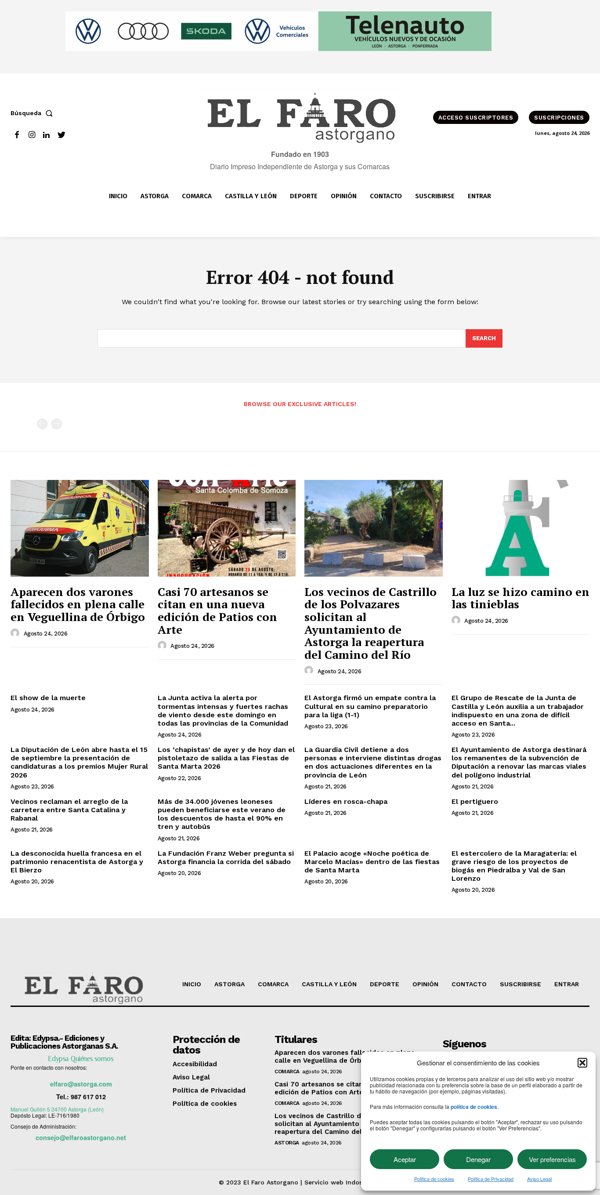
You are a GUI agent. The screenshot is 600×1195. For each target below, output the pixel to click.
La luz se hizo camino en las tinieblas (520, 598)
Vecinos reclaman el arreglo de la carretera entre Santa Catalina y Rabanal (69, 809)
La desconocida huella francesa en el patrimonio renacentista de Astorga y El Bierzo (77, 861)
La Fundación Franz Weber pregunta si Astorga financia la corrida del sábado (226, 857)
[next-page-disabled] (56, 423)
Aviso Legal (539, 1178)
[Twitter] (61, 135)
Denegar (478, 1159)
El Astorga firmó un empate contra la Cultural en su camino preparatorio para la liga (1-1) (370, 706)
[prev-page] (42, 423)
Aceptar (405, 1159)
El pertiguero (475, 801)
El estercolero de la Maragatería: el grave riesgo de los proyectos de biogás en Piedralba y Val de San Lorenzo (514, 866)
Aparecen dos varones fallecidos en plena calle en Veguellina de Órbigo (78, 604)
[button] (582, 1062)
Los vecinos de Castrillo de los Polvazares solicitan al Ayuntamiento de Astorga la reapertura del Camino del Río (370, 623)
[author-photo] (16, 633)
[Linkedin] (46, 135)
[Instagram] (31, 135)
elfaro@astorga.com (81, 1083)
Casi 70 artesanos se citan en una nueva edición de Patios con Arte (217, 610)
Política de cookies (434, 1178)
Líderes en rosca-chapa (345, 801)
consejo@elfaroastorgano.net (81, 1137)
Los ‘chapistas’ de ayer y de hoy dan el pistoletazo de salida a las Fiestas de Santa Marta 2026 (226, 757)
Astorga (287, 1143)
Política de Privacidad (490, 1178)
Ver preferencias (552, 1159)
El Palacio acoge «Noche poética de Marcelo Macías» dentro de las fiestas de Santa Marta (372, 861)
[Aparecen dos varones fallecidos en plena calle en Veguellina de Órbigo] (80, 528)
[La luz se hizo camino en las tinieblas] (521, 528)
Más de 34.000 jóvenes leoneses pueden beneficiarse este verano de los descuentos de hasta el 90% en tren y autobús (222, 814)
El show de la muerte (48, 698)
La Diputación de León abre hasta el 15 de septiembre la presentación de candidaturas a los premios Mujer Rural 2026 (79, 762)
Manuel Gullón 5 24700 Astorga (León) (57, 1109)
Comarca (287, 1071)
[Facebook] (17, 135)
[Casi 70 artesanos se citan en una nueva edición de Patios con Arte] (227, 528)
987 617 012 (88, 1096)
